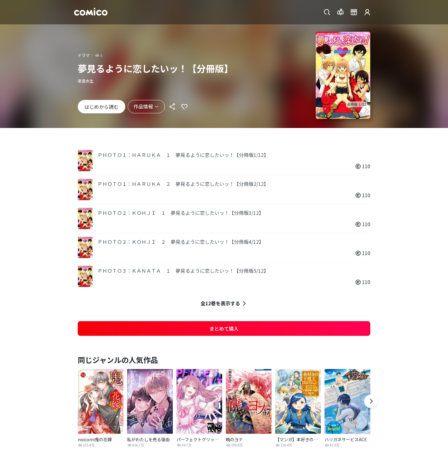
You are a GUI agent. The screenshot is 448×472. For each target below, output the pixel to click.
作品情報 (143, 106)
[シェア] (172, 107)
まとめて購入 (224, 328)
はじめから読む (101, 106)
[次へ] (371, 401)
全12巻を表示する (220, 303)
